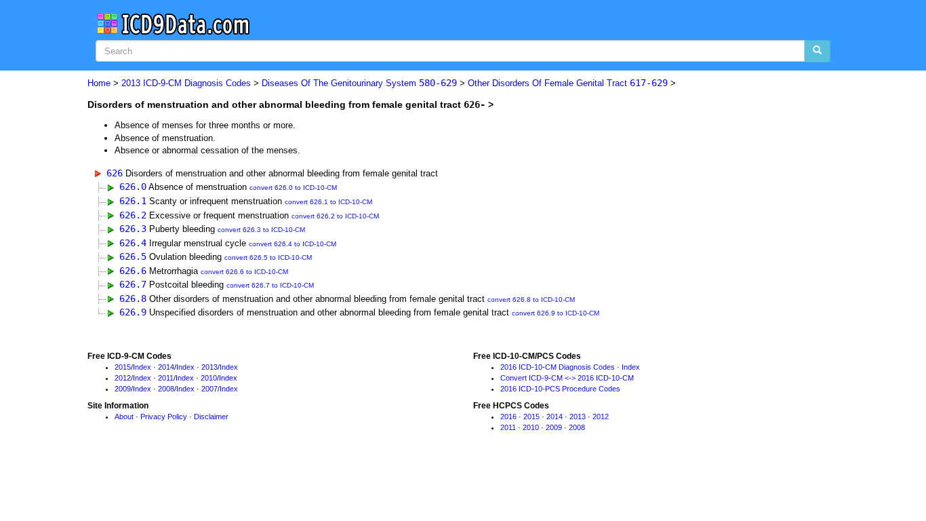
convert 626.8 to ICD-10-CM (531, 299)
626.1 (132, 200)
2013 (209, 367)
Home (98, 83)
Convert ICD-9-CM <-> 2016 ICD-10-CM (567, 378)
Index (142, 367)
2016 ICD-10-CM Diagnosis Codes (557, 367)
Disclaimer (211, 416)
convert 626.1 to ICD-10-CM (328, 202)
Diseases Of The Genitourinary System (359, 83)
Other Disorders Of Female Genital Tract (568, 83)
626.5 (132, 256)
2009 (123, 389)
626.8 (132, 298)
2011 (166, 378)
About (124, 416)
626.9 (132, 312)
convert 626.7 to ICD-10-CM (270, 285)
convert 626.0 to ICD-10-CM (293, 187)
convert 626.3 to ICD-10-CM (261, 229)
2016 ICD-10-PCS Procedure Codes (560, 389)
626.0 (132, 186)
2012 (123, 378)
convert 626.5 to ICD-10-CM (268, 257)
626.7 (132, 284)
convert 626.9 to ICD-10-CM (555, 313)
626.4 (132, 242)
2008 (166, 389)
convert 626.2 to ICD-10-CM (335, 216)
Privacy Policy (163, 416)
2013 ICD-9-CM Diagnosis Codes (186, 83)
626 (114, 173)
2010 (209, 378)
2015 (123, 367)
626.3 (132, 228)
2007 (209, 389)
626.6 (132, 270)
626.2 (132, 215)
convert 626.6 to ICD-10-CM (244, 271)
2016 (508, 416)
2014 (166, 367)
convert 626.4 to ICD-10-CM (292, 244)
